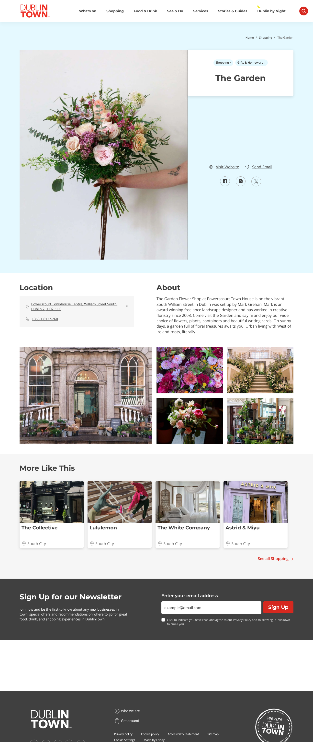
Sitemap (213, 734)
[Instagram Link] (241, 184)
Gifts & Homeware (250, 62)
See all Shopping (273, 558)
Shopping (115, 11)
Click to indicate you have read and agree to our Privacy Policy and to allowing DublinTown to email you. (228, 622)
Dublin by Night (271, 11)
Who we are (130, 711)
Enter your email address (189, 595)
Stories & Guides (232, 11)
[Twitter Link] (256, 185)
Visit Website (227, 167)
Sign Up (278, 607)
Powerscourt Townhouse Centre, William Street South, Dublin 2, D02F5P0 (74, 306)
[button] (86, 395)
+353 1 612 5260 (45, 319)
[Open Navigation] (303, 11)
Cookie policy (150, 734)
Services (200, 11)
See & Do (175, 11)
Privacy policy (123, 734)
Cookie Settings (124, 740)
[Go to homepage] (51, 719)
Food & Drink (145, 11)
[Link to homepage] (35, 11)
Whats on (87, 11)
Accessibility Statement (183, 734)
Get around (130, 721)
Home (250, 37)
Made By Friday (154, 740)
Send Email (262, 167)
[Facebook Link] (225, 184)
